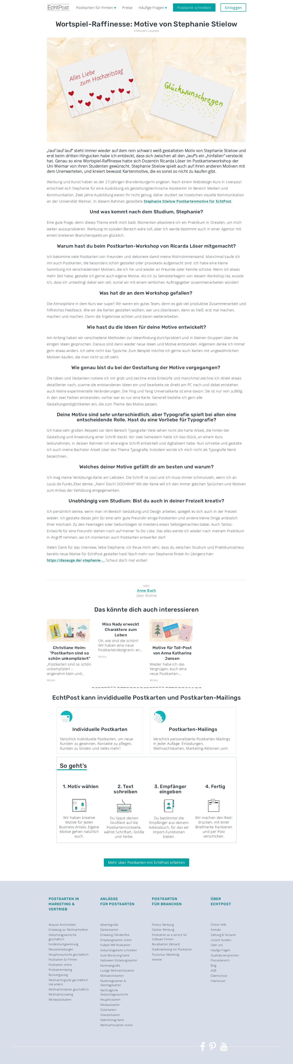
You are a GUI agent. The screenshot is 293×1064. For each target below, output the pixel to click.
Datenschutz (219, 976)
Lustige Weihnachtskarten (117, 970)
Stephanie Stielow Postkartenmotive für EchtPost (187, 201)
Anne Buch (146, 590)
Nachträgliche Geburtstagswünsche (114, 992)
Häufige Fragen (220, 950)
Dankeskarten (109, 930)
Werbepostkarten (60, 999)
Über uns (217, 945)
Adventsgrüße (109, 925)
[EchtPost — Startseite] (58, 7)
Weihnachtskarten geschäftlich (69, 989)
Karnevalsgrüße (110, 965)
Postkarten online (60, 965)
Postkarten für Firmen (63, 959)
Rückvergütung (58, 975)
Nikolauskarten (110, 1005)
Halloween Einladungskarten (118, 960)
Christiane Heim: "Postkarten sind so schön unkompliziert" (69, 653)
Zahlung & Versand (223, 935)
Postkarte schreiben (194, 7)
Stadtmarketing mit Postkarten (172, 949)
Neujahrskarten (110, 999)
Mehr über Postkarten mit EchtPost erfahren (146, 862)
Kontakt (216, 930)
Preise (127, 7)
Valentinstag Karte (112, 1020)
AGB (213, 970)
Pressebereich (220, 960)
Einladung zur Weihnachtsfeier (68, 930)
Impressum (218, 981)
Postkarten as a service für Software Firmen (169, 937)
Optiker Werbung (163, 930)
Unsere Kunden (221, 940)
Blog (213, 965)
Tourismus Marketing (165, 954)
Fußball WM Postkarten (115, 945)
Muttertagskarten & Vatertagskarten (113, 983)
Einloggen (233, 7)
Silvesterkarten (110, 1015)
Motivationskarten (112, 976)
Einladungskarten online (116, 940)
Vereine (157, 959)
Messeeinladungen (61, 949)
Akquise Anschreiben (62, 925)
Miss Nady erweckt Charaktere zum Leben (120, 629)
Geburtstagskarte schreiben (118, 950)
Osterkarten (108, 1010)
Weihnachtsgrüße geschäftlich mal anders (68, 982)
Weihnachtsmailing (61, 994)
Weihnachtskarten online (116, 1025)
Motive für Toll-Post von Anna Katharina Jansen (172, 653)
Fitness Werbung (163, 925)
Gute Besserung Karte (114, 955)
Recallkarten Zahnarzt (166, 944)
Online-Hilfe (218, 925)
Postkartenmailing (60, 970)
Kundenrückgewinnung (63, 944)
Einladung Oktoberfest (115, 935)
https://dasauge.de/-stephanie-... (76, 560)
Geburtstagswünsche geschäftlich (62, 937)
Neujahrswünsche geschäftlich (68, 954)
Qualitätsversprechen (225, 955)
